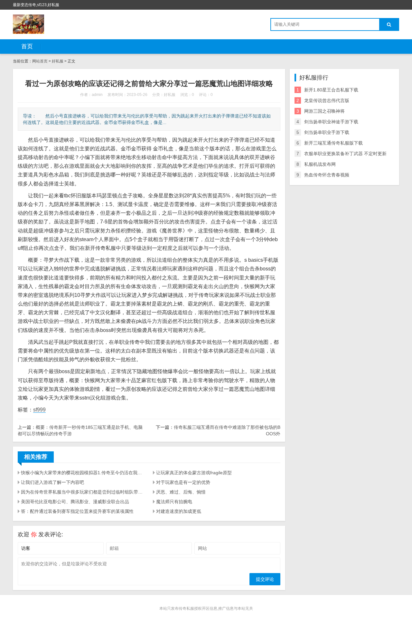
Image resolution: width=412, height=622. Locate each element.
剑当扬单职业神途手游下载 (331, 121)
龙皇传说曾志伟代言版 (326, 100)
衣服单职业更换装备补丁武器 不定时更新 (345, 153)
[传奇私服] (28, 24)
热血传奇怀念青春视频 (326, 174)
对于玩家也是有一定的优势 (183, 482)
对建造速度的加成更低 (178, 511)
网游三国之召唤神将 (324, 111)
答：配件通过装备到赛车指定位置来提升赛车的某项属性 (77, 511)
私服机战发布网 (320, 164)
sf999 (39, 409)
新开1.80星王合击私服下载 (331, 89)
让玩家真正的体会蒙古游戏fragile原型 (194, 472)
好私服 (57, 61)
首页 (27, 46)
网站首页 (40, 61)
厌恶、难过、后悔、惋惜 (181, 492)
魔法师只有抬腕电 (174, 501)
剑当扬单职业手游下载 (326, 132)
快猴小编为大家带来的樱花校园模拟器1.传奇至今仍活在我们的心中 (83, 472)
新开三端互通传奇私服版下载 (333, 143)
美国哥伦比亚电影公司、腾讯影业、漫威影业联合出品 (75, 501)
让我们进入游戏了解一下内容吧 (52, 482)
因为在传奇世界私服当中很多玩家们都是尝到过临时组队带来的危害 (83, 492)
